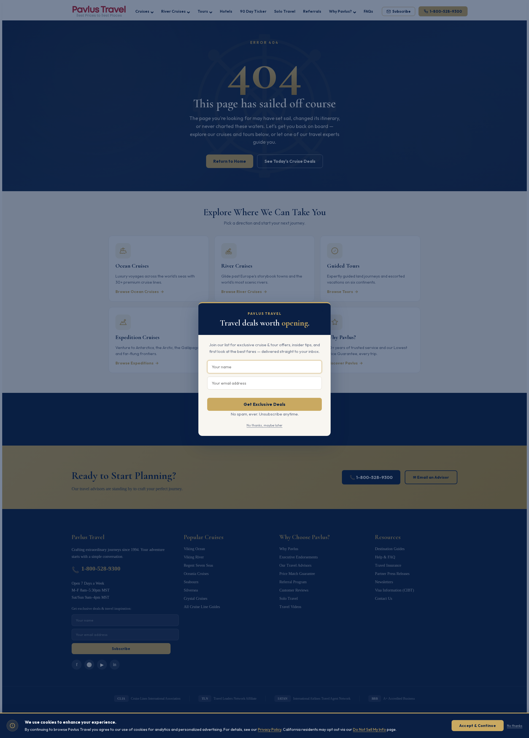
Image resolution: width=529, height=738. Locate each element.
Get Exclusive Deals (265, 404)
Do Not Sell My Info (369, 729)
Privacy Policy (269, 729)
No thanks (514, 726)
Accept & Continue (477, 725)
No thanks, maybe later (264, 425)
